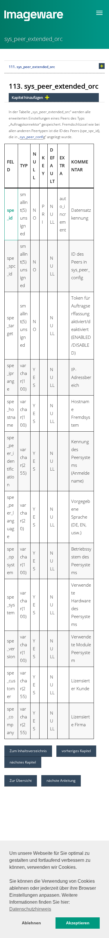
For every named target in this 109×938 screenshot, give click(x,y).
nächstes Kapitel (23, 762)
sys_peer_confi (31, 136)
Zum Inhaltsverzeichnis (28, 750)
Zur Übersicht (21, 780)
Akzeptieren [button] (78, 923)
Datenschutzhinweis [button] (30, 909)
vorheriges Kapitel (76, 750)
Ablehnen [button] (31, 923)
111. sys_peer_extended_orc (32, 66)
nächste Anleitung (61, 780)
